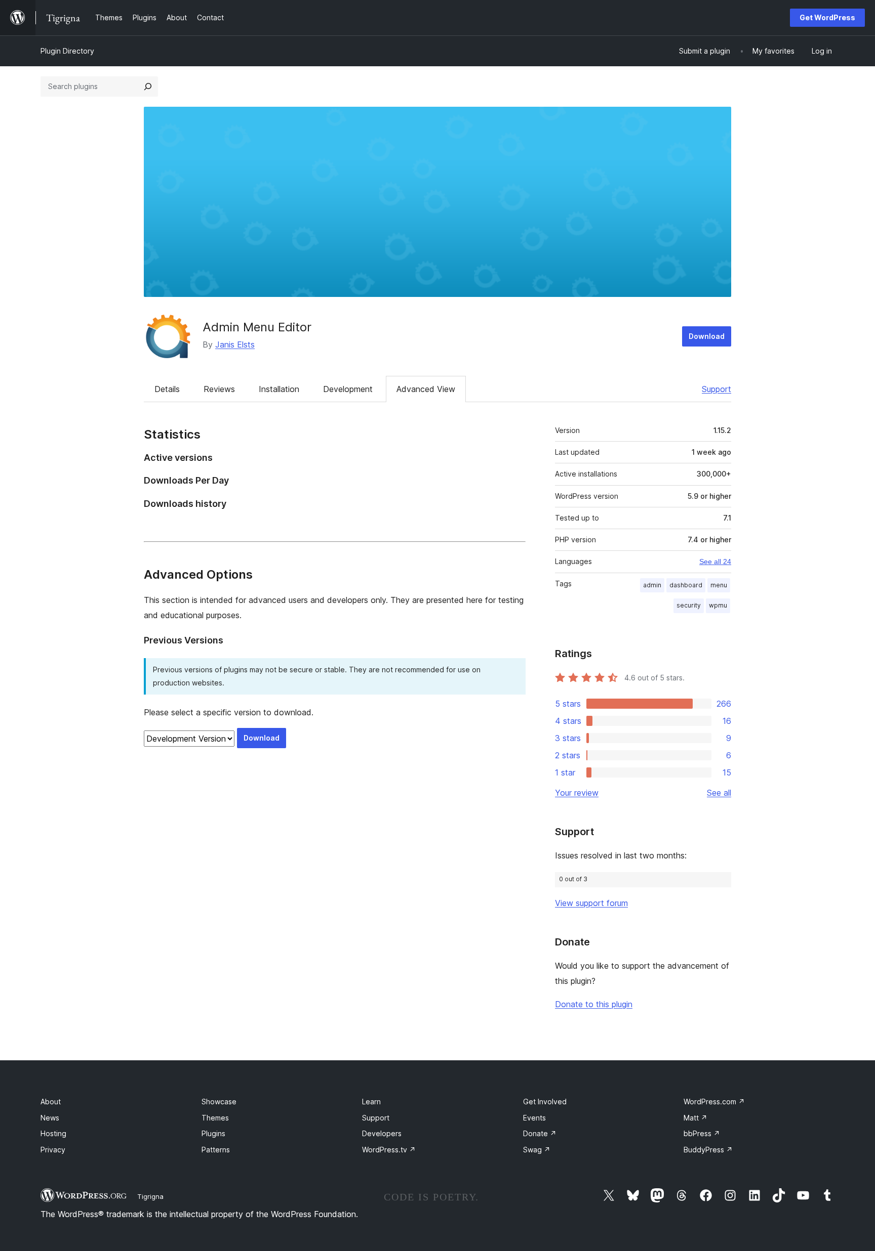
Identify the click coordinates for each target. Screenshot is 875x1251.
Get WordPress (827, 17)
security (689, 605)
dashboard (685, 585)
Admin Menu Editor (257, 327)
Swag (536, 1149)
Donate (539, 1133)
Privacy (53, 1149)
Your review (577, 793)
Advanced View (425, 389)
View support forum (591, 903)
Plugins (213, 1133)
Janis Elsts (235, 344)
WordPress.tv (389, 1149)
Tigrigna (150, 1196)
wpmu (718, 605)
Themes (215, 1117)
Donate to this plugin (593, 1004)
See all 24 (715, 561)
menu (718, 585)
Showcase (219, 1101)
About (51, 1101)
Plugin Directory (67, 51)
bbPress (702, 1133)
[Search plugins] (148, 86)
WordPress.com (714, 1101)
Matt (695, 1117)
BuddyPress (708, 1149)
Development (348, 389)
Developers (382, 1133)
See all (719, 793)
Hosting (53, 1133)
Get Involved (545, 1101)
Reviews (219, 389)
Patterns (216, 1149)
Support (716, 389)
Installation (279, 389)
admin (652, 585)
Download (707, 336)
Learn (371, 1101)
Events (534, 1117)
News (50, 1117)
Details (167, 389)
